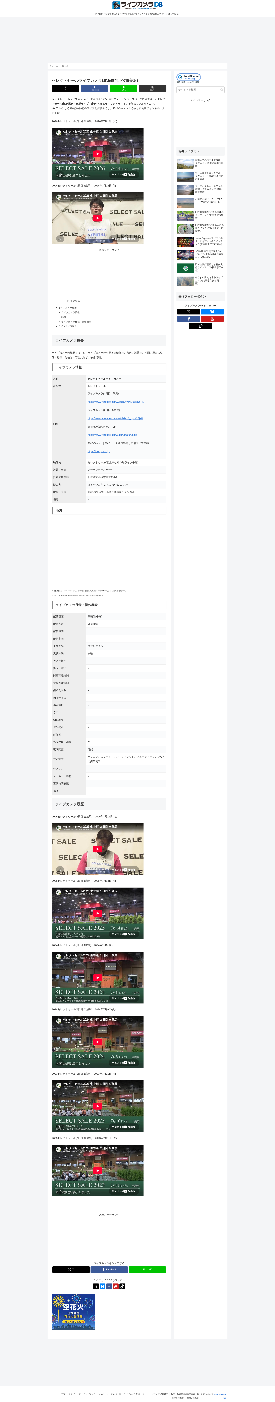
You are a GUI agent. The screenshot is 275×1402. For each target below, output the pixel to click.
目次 (69, 301)
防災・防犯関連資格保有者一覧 (185, 1394)
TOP (63, 1394)
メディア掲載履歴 (160, 1394)
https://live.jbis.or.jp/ (99, 451)
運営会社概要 (178, 1398)
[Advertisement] (133, 39)
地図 (63, 317)
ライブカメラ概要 (67, 307)
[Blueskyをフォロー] (102, 1286)
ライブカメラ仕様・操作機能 (76, 321)
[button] (152, 88)
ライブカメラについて (94, 1394)
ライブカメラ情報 (70, 312)
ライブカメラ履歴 (67, 326)
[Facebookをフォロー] (109, 1286)
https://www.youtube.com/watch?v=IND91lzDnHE (116, 401)
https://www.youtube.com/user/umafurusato (112, 434)
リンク (146, 1394)
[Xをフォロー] (96, 1286)
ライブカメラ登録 (132, 1394)
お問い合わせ (193, 1398)
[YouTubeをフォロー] (116, 1286)
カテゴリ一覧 (75, 1394)
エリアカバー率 (114, 1394)
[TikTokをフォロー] (122, 1286)
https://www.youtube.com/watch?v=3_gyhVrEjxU (115, 418)
